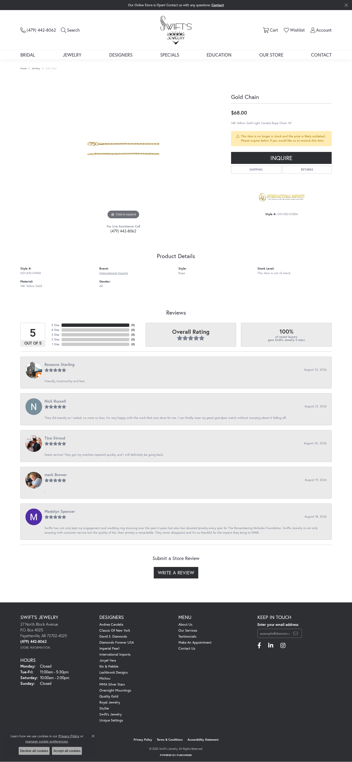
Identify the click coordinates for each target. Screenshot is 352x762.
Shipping (256, 169)
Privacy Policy (143, 739)
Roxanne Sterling (59, 364)
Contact (321, 55)
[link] (38, 30)
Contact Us (186, 648)
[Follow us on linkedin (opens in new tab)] (271, 645)
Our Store (271, 55)
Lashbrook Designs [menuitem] (113, 672)
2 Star (55, 339)
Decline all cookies (34, 751)
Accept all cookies (66, 751)
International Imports (113, 273)
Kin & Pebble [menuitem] (108, 666)
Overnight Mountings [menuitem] (115, 690)
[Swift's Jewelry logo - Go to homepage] (176, 30)
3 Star (55, 334)
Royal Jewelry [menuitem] (109, 702)
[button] (70, 30)
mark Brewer (56, 474)
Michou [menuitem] (104, 678)
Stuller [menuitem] (104, 708)
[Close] (346, 5)
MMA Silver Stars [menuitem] (112, 684)
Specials (169, 55)
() (133, 325)
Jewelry (72, 55)
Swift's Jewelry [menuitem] (110, 714)
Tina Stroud (55, 437)
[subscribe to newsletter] (295, 633)
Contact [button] (217, 5)
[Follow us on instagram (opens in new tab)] (283, 645)
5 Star (55, 325)
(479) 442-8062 (123, 230)
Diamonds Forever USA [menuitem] (116, 642)
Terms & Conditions (170, 739)
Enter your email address (277, 624)
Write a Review (176, 572)
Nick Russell (55, 401)
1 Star (56, 344)
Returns (307, 169)
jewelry (36, 68)
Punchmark (184, 755)
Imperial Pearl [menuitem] (109, 648)
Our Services (187, 630)
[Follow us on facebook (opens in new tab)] (259, 645)
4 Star (55, 330)
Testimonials (187, 636)
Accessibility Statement (203, 739)
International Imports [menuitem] (115, 654)
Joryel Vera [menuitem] (107, 660)
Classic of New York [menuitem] (114, 630)
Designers (120, 55)
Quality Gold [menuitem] (108, 696)
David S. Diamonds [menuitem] (113, 636)
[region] (123, 148)
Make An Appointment (194, 642)
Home (23, 68)
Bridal (27, 55)
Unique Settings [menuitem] (111, 720)
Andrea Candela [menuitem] (111, 624)
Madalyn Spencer (60, 511)
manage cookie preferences (46, 741)
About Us (185, 624)
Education (219, 55)
